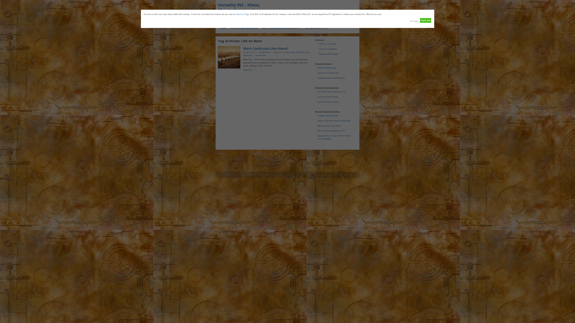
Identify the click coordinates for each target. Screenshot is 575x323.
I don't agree (414, 21)
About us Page (242, 14)
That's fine (425, 20)
